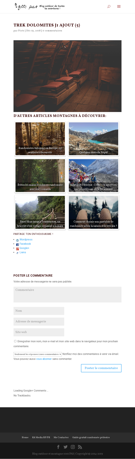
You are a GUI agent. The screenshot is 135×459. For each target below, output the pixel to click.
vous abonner (44, 358)
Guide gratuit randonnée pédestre (91, 437)
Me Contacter (61, 437)
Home (25, 437)
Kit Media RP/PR (41, 437)
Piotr (21, 30)
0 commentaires (52, 30)
